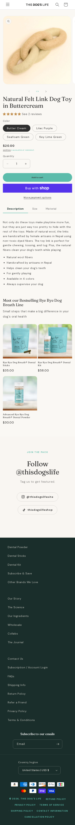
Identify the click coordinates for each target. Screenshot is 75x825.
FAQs (11, 676)
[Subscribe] (58, 744)
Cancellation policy (39, 817)
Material (51, 208)
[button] (7, 4)
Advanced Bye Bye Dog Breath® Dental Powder (16, 416)
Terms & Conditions (21, 720)
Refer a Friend (17, 702)
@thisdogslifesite (40, 497)
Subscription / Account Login (28, 667)
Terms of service (51, 805)
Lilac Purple (44, 128)
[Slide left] (29, 91)
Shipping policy (22, 811)
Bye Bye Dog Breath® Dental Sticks (19, 364)
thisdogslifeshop (40, 510)
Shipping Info (17, 685)
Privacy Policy (17, 711)
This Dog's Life (31, 798)
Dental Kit (14, 564)
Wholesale (15, 625)
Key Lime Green (50, 137)
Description (15, 208)
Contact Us (15, 658)
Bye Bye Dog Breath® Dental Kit (54, 364)
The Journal (16, 642)
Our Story (14, 598)
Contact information (52, 811)
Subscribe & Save (20, 573)
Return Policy (17, 693)
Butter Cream (16, 128)
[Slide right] (46, 91)
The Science (16, 607)
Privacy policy (25, 805)
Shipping (7, 150)
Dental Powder (18, 547)
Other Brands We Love (23, 582)
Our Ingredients (18, 616)
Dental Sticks (17, 556)
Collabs (13, 633)
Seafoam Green (18, 137)
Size (35, 208)
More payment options (37, 197)
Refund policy (56, 799)
